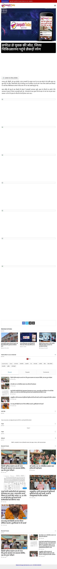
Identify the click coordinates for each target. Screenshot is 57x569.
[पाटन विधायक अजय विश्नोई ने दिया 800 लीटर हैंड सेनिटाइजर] (28, 337)
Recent (10, 372)
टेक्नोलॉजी (21, 363)
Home (11, 363)
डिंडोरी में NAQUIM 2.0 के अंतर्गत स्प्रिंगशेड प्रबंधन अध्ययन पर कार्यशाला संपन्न (46, 345)
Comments (46, 372)
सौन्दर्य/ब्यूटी (14, 366)
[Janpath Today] (8, 5)
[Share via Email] (30, 323)
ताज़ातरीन (26, 363)
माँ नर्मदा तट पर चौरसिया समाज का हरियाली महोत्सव (23, 384)
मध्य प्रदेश (35, 363)
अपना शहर (16, 363)
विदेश (45, 363)
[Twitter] (26, 323)
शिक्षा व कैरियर (50, 363)
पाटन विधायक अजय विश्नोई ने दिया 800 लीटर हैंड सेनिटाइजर (27, 344)
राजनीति (40, 363)
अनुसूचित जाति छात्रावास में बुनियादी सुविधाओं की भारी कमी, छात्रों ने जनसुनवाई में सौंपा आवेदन (33, 397)
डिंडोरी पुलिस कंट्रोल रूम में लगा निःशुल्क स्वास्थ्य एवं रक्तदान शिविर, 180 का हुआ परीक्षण (31, 377)
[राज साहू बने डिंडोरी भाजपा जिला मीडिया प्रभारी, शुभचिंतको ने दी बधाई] (5, 406)
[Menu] (55, 5)
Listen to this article (11, 78)
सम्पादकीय (3, 366)
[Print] (33, 323)
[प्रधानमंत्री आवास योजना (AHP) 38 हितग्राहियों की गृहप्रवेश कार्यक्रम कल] (9, 337)
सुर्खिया (8, 366)
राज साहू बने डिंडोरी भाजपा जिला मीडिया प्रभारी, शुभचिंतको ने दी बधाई (27, 404)
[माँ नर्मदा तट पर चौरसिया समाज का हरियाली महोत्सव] (5, 386)
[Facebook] (23, 323)
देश (31, 363)
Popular (27, 372)
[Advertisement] (28, 63)
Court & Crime (5, 363)
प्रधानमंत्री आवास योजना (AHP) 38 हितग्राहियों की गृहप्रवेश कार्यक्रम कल (9, 345)
